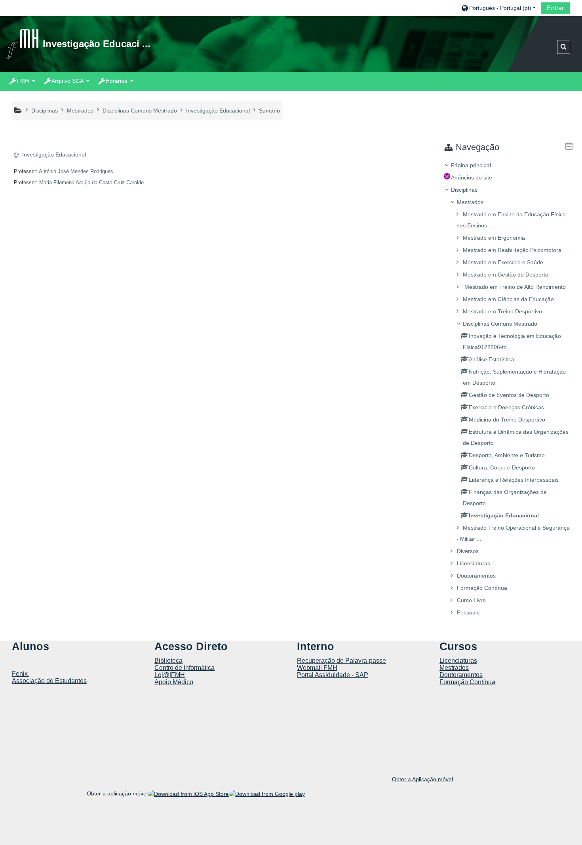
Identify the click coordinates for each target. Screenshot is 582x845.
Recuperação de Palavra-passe (341, 660)
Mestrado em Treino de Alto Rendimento (514, 287)
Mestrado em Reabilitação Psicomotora (512, 250)
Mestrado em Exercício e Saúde (503, 262)
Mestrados (470, 202)
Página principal (471, 165)
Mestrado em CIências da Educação (508, 299)
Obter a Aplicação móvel (422, 779)
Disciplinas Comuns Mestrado (500, 323)
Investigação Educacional (54, 154)
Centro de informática (184, 667)
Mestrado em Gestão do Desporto (505, 274)
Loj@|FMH (169, 674)
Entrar (555, 8)
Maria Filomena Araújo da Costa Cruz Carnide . (93, 182)
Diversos (468, 551)
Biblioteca (168, 660)
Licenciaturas (473, 563)
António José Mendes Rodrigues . (77, 171)
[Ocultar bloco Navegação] (568, 146)
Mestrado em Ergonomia (494, 238)
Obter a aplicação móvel (117, 793)
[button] (498, 8)
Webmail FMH (317, 667)
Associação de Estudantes (49, 680)
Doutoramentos (476, 575)
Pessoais (468, 612)
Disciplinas (464, 190)
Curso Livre (471, 600)
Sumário (269, 110)
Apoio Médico (173, 682)
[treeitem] (508, 389)
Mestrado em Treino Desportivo (502, 311)
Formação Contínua (482, 588)
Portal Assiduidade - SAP (332, 674)
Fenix (20, 673)
